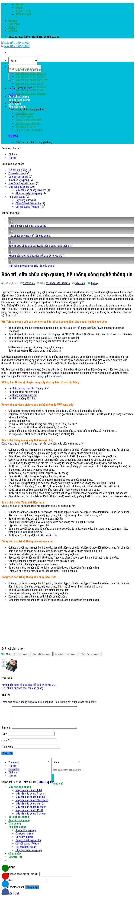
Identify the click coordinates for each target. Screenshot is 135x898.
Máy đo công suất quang (21, 183)
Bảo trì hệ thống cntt (41, 654)
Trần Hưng (80, 283)
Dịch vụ (12, 27)
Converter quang (24, 113)
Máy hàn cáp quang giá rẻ (29, 83)
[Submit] (9, 77)
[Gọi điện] (5, 868)
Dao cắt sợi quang (19, 100)
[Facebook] (5, 891)
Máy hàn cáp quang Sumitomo (31, 80)
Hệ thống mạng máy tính (21, 388)
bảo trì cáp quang (20, 654)
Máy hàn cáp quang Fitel (28, 70)
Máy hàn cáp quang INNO (29, 90)
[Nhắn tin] (5, 876)
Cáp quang (14, 103)
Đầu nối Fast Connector (28, 120)
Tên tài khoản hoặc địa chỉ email (20, 874)
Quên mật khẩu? (10, 893)
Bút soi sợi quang (18, 96)
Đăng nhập (32, 887)
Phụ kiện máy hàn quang (28, 130)
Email (5, 740)
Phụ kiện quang (17, 106)
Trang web (7, 746)
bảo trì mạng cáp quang (65, 654)
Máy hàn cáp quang (19, 66)
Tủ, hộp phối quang (25, 126)
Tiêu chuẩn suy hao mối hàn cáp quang (29, 235)
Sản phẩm (14, 769)
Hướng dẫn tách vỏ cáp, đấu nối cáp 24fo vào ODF (36, 255)
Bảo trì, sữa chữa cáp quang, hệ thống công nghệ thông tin (40, 245)
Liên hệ (12, 30)
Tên (4, 733)
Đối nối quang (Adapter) (28, 123)
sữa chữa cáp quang (90, 654)
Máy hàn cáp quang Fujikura (30, 76)
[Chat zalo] (5, 883)
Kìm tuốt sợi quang (25, 110)
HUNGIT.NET (44, 782)
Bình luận (6, 727)
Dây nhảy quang (24, 116)
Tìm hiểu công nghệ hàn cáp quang (27, 225)
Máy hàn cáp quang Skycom (30, 73)
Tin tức (12, 20)
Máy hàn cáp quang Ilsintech (30, 86)
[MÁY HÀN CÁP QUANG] (15, 44)
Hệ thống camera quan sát (22, 395)
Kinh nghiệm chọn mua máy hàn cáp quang (31, 265)
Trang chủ (14, 63)
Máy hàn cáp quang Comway (31, 93)
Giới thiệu (14, 24)
